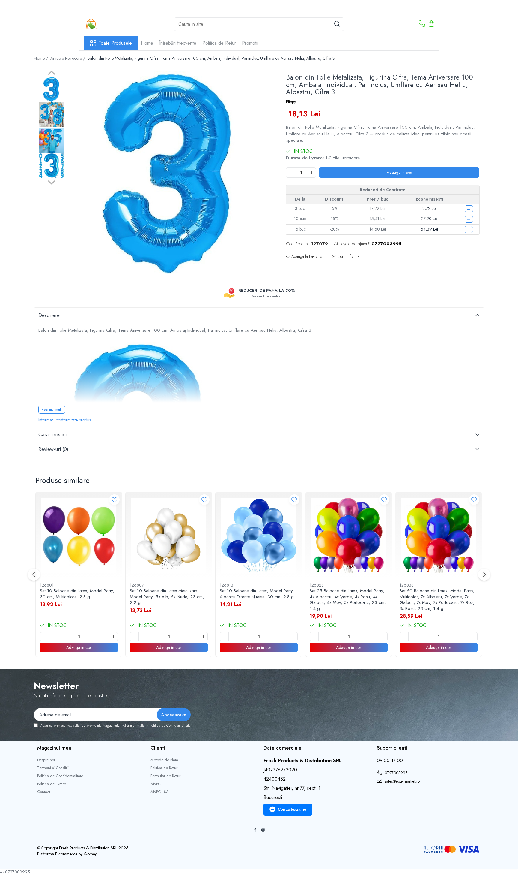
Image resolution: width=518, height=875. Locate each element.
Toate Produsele (115, 43)
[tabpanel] (169, 172)
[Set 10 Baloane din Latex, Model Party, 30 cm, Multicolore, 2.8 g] (79, 535)
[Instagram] (263, 830)
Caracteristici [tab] (52, 434)
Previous (51, 74)
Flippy (291, 102)
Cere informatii (349, 256)
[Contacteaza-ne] (422, 24)
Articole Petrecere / (68, 58)
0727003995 (395, 773)
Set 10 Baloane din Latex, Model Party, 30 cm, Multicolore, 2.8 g (77, 594)
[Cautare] (337, 24)
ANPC (155, 784)
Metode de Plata (164, 760)
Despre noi (46, 760)
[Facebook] (255, 830)
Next (51, 182)
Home (147, 43)
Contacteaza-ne (292, 809)
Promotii (250, 43)
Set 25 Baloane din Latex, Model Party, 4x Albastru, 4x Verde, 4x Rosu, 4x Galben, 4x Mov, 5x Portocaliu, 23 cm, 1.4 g (348, 599)
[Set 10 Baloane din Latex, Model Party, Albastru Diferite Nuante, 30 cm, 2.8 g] (259, 535)
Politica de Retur (219, 43)
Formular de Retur (165, 776)
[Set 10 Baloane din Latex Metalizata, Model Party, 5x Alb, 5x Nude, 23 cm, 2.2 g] (169, 535)
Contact (43, 792)
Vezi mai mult (52, 409)
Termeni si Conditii (53, 768)
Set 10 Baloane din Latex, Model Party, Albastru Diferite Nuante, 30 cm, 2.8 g (257, 594)
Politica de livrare (51, 784)
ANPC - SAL (160, 792)
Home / (41, 58)
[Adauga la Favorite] (114, 499)
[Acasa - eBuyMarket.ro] (114, 24)
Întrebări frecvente (177, 43)
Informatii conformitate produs (64, 420)
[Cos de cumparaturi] (431, 24)
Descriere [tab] (49, 315)
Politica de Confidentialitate (170, 725)
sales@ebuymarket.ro (401, 781)
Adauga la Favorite (306, 256)
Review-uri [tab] (53, 449)
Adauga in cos (399, 172)
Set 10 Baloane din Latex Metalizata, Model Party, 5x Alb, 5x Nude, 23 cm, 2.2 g (167, 597)
